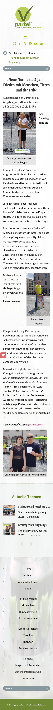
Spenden (28, 641)
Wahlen (28, 575)
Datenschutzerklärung (28, 671)
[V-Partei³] (26, 28)
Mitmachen (28, 605)
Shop (28, 588)
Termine (28, 635)
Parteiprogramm (28, 618)
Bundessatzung (28, 611)
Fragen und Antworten (28, 665)
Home (31, 53)
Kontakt (28, 658)
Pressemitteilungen (28, 581)
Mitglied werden (28, 598)
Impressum (28, 678)
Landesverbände (28, 628)
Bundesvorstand (28, 648)
